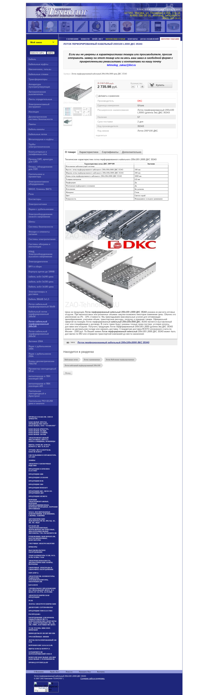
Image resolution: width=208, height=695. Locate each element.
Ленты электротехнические (42, 604)
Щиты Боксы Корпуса (39, 649)
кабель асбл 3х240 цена (41, 276)
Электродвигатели (38, 261)
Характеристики (88, 152)
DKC (139, 101)
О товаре (70, 152)
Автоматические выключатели (37, 93)
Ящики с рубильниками (41, 209)
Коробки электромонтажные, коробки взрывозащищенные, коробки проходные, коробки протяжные (43, 504)
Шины (32, 221)
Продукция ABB (36, 474)
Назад (68, 373)
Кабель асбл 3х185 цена (41, 286)
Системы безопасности (41, 227)
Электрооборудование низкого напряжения (40, 215)
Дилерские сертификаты (41, 607)
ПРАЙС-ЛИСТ (97, 39)
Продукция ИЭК (36, 481)
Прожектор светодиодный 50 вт (42, 370)
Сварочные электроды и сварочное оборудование (41, 568)
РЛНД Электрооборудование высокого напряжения (40, 254)
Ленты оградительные (40, 99)
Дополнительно (131, 152)
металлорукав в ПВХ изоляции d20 (39, 377)
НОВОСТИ (85, 39)
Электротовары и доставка (38, 293)
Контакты (100, 672)
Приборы (33, 547)
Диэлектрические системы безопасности (41, 118)
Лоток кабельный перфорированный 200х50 (39, 334)
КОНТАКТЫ (133, 39)
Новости (69, 672)
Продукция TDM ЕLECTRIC (41, 611)
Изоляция (34, 112)
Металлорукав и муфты (41, 139)
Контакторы (35, 199)
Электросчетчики (38, 204)
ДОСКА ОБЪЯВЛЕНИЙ (149, 39)
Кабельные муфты (38, 64)
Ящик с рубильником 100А (40, 347)
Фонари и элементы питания (39, 233)
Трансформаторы (38, 79)
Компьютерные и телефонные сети (38, 153)
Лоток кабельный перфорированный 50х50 (42, 305)
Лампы (32, 124)
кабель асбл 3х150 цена (41, 281)
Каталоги (33, 585)
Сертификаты (110, 152)
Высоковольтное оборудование (37, 551)
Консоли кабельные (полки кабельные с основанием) (42, 658)
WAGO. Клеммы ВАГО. (40, 189)
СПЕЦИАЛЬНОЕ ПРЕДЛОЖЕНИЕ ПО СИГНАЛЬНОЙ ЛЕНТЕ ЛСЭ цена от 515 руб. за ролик (42, 590)
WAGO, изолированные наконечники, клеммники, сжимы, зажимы (42, 514)
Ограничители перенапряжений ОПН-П (40, 653)
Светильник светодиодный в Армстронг (37, 393)
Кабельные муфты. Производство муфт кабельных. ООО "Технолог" (42, 424)
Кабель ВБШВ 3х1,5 (39, 299)
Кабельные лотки (38, 134)
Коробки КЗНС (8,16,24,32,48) (40, 645)
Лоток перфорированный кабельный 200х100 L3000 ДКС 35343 (115, 312)
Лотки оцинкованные (92, 360)
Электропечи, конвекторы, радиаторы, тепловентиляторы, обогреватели (42, 578)
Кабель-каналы (37, 129)
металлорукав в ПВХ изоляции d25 (39, 384)
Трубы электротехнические (39, 145)
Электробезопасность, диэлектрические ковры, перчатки (41, 562)
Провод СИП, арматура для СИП (41, 160)
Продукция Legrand (38, 477)
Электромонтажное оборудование (39, 182)
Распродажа (34, 614)
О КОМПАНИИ (72, 39)
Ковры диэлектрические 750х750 (41, 362)
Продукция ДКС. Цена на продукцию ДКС (40, 492)
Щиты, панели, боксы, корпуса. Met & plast (40, 445)
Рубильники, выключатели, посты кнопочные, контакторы (42, 538)
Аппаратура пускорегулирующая (39, 85)
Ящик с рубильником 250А (40, 355)
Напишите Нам (85, 672)
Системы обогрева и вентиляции (39, 245)
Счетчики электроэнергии (41, 543)
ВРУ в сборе (35, 266)
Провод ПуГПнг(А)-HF (38, 662)
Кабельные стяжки (38, 74)
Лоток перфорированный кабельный (119, 331)
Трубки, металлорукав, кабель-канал (40, 451)
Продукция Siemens (38, 496)
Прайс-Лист (54, 672)
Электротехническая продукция (39, 596)
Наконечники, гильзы (40, 69)
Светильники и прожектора (36, 175)
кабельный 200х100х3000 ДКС (126, 322)
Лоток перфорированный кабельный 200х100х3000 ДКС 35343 (113, 342)
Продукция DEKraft (38, 488)
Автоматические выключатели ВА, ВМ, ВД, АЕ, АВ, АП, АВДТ (42, 520)
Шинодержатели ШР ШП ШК (42, 633)
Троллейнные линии (39, 637)
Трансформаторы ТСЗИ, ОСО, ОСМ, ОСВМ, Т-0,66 (42, 556)
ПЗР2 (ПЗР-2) (33, 573)
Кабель (32, 59)
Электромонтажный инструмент (39, 105)
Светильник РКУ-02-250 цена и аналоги (41, 402)
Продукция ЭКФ (36, 484)
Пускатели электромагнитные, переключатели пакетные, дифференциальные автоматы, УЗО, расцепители (43, 529)
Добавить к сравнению (108, 96)
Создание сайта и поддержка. (92, 678)
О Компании (39, 672)
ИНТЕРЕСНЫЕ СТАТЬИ (115, 39)
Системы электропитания (42, 239)
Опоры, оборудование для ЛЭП (40, 168)
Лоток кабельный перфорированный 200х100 (39, 324)
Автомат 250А (36, 341)
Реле (31, 194)
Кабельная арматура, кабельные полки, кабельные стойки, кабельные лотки (39, 431)
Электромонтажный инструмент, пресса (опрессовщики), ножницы (42, 439)
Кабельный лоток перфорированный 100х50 (39, 314)
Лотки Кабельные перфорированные (120, 360)
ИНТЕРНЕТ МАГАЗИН (170, 39)
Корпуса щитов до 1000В (41, 271)
